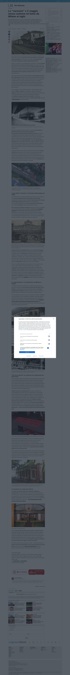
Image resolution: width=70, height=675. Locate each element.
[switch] (48, 336)
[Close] (54, 319)
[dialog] (35, 337)
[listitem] (35, 333)
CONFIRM (27, 352)
